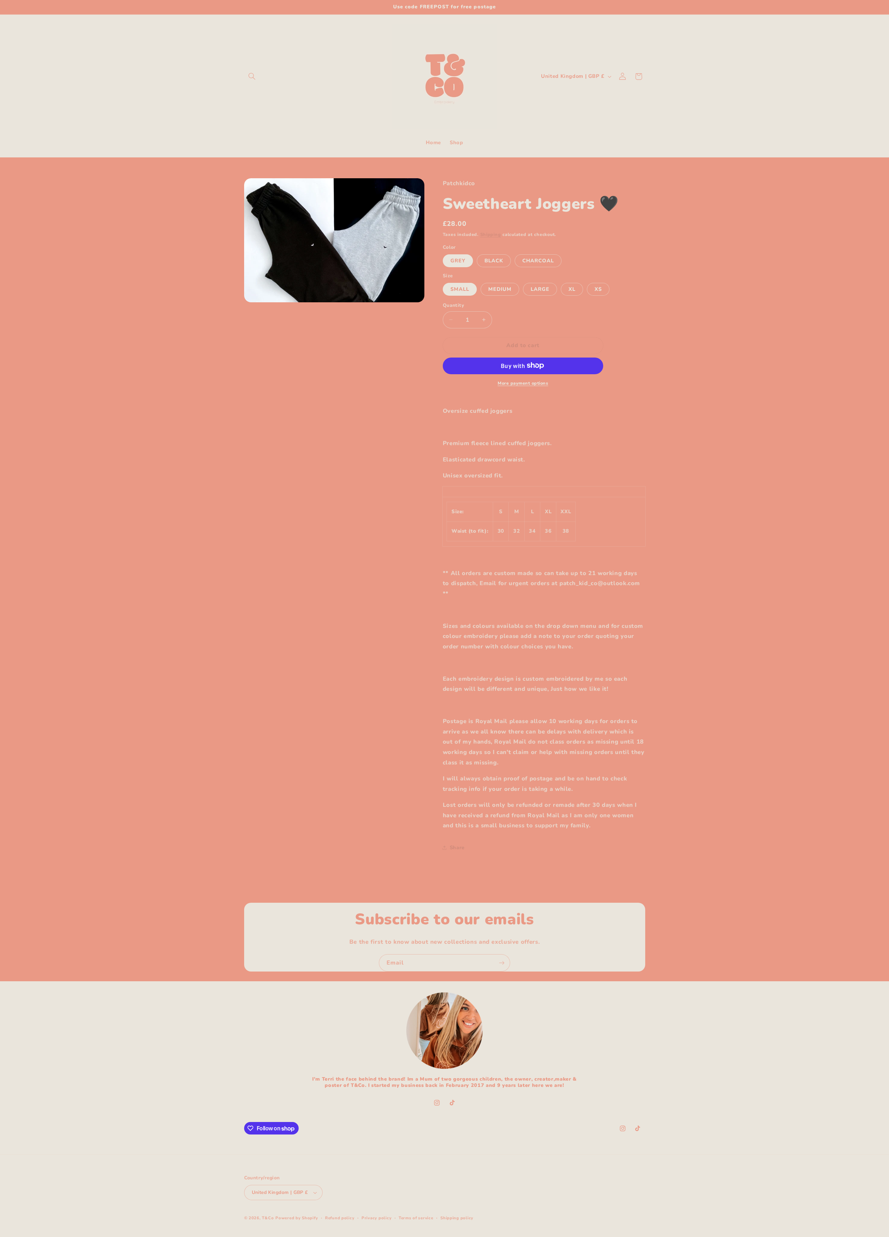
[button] (252, 76)
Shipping (490, 234)
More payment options (523, 383)
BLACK (493, 260)
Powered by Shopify (296, 1218)
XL (571, 288)
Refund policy (340, 1218)
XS (598, 288)
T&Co (268, 1218)
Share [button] (457, 847)
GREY (457, 260)
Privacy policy (376, 1218)
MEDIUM (500, 288)
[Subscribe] (502, 962)
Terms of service (416, 1218)
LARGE (540, 288)
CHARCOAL (538, 260)
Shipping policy (456, 1218)
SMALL (459, 288)
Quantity (453, 305)
